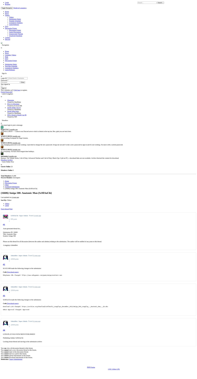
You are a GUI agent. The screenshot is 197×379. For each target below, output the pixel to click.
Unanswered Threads (16, 34)
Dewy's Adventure (13, 104)
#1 (4, 224)
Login (7, 2)
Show (22, 82)
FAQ (6, 26)
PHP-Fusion (91, 367)
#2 (4, 264)
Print (10, 209)
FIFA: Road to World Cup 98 (16, 115)
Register (7, 4)
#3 (4, 296)
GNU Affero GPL (114, 369)
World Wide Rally (13, 111)
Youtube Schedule (15, 21)
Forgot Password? (7, 92)
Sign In (4, 88)
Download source (13, 272)
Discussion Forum (11, 28)
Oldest (7, 204)
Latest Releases (14, 25)
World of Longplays (19, 8)
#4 (4, 330)
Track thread (5, 209)
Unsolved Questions (15, 36)
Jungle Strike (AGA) (14, 108)
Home (7, 12)
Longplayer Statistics (16, 23)
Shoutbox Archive (7, 160)
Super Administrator (15, 359)
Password (4, 80)
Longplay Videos (10, 55)
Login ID (4, 78)
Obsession (10, 100)
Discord (7, 39)
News (7, 13)
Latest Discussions (15, 32)
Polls (6, 57)
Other (7, 185)
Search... (160, 2)
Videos (7, 15)
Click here (17, 90)
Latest (7, 205)
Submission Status (15, 19)
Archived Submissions (12, 187)
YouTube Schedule (11, 66)
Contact (7, 37)
